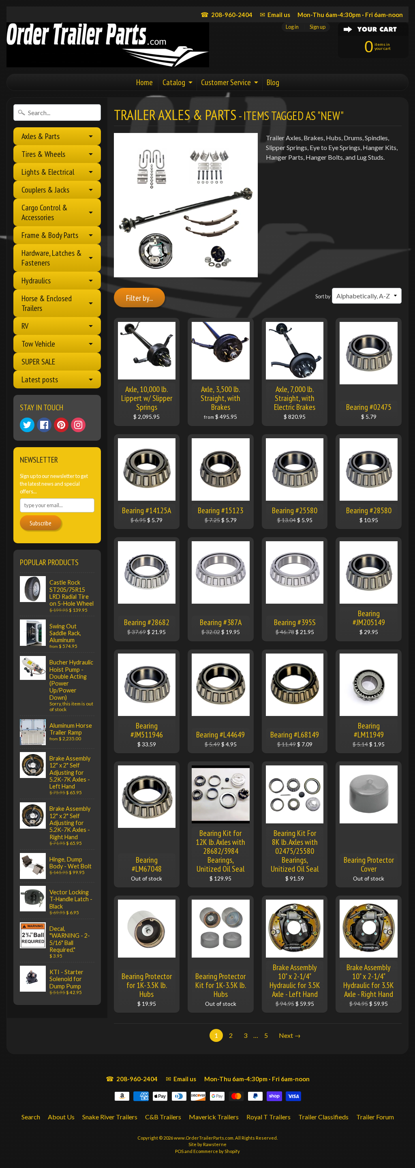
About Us (61, 1117)
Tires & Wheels (43, 154)
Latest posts (39, 379)
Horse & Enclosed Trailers (46, 303)
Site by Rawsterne (207, 1144)
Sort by (323, 296)
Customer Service (226, 82)
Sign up (317, 27)
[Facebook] (44, 425)
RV (24, 326)
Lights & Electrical (47, 172)
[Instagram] (78, 425)
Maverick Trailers (214, 1117)
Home (144, 82)
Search (30, 1117)
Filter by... (139, 298)
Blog (273, 82)
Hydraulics (36, 280)
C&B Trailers (163, 1117)
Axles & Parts (40, 136)
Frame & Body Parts (49, 235)
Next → (290, 1035)
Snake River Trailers (109, 1117)
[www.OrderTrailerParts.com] (107, 44)
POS (179, 1151)
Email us (275, 14)
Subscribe (40, 523)
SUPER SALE (38, 361)
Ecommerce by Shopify (216, 1151)
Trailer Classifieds (323, 1117)
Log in (292, 27)
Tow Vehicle (38, 344)
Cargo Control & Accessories (44, 212)
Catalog (174, 82)
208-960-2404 (226, 14)
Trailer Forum (375, 1117)
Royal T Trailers (268, 1117)
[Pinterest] (61, 425)
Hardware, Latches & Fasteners (51, 258)
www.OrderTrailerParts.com (203, 1137)
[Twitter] (27, 425)
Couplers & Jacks (45, 189)
